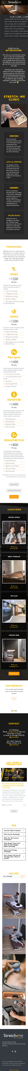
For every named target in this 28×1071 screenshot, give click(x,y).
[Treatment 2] (14, 912)
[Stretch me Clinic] (14, 3)
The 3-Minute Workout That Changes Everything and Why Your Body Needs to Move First (13, 784)
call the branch (13, 730)
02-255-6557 (14, 546)
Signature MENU (14, 482)
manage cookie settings (14, 1068)
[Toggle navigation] (3, 2)
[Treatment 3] (14, 948)
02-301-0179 (14, 625)
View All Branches (14, 671)
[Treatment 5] (14, 1019)
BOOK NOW (14, 494)
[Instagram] (15, 1049)
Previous (4, 530)
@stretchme (14, 735)
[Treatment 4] (14, 983)
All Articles (14, 809)
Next (23, 530)
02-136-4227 (14, 586)
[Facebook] (12, 1049)
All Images (7, 874)
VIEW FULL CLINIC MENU (14, 488)
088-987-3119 (15, 664)
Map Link (14, 545)
